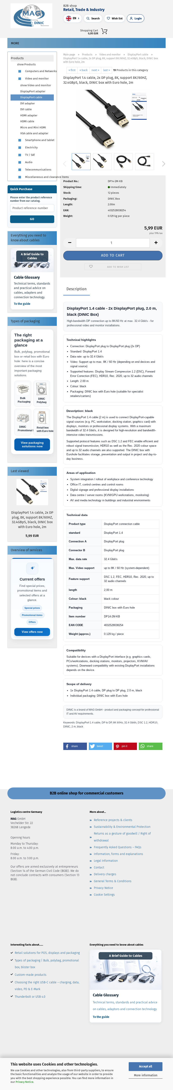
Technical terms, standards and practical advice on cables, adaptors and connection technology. (125, 1006)
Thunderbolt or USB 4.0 (30, 997)
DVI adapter (27, 103)
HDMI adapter (28, 115)
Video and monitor (36, 78)
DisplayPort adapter (32, 91)
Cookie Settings (104, 894)
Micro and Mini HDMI (33, 127)
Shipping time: (72, 187)
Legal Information (106, 861)
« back (84, 70)
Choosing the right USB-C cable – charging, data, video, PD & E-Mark (47, 986)
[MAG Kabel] (33, 16)
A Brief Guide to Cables (32, 256)
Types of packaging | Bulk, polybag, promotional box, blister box (47, 964)
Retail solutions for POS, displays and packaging (47, 953)
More (15, 43)
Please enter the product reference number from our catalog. (31, 199)
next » (95, 70)
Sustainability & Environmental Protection (122, 827)
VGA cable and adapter (34, 133)
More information (145, 1075)
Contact (99, 867)
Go (32, 219)
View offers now (32, 631)
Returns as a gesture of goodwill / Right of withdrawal (122, 837)
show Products (26, 64)
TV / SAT (29, 154)
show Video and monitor (35, 85)
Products (17, 58)
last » (106, 70)
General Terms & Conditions (112, 881)
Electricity (31, 147)
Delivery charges (105, 874)
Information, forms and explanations (118, 854)
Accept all (145, 1066)
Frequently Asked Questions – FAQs (117, 847)
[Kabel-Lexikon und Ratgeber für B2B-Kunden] (125, 970)
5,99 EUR (32, 536)
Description (76, 289)
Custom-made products (30, 975)
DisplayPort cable (31, 97)
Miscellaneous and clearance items (39, 177)
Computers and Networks (39, 71)
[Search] (123, 30)
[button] (133, 30)
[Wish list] (151, 30)
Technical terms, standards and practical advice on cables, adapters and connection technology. (32, 290)
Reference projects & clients (113, 820)
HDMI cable (27, 121)
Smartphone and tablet (39, 140)
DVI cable (26, 109)
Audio (28, 162)
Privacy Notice (24, 1081)
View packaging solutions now (32, 444)
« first (72, 70)
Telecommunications (37, 169)
